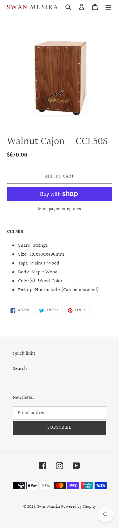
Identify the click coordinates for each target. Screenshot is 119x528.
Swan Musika (48, 507)
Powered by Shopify (78, 507)
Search (20, 369)
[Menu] (108, 7)
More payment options (59, 209)
